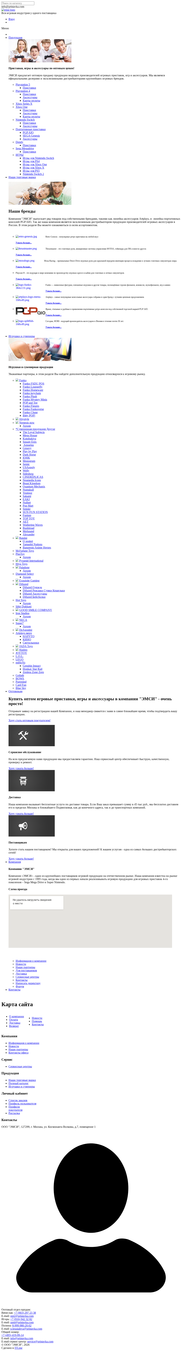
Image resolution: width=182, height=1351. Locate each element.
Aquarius (28, 444)
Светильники (31, 642)
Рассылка (14, 1113)
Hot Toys (21, 600)
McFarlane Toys (25, 550)
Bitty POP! (29, 415)
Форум (20, 986)
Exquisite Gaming (29, 580)
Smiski (26, 508)
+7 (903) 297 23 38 (25, 1312)
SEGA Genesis (31, 135)
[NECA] (17, 619)
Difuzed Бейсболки (34, 596)
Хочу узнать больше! (21, 768)
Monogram (29, 460)
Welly (26, 470)
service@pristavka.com (40, 1341)
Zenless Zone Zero (33, 672)
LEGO (19, 659)
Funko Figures (31, 405)
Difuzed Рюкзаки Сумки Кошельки (44, 590)
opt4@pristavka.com (22, 1322)
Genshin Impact (32, 665)
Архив (27, 425)
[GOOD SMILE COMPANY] (17, 610)
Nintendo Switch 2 (33, 174)
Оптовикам (15, 691)
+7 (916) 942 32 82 (21, 1319)
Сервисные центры (27, 976)
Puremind (21, 681)
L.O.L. (19, 656)
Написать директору (28, 983)
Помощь (37, 1021)
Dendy (19, 142)
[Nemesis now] (17, 422)
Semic (26, 464)
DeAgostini (25, 629)
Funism (27, 515)
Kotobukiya (29, 438)
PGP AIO (28, 132)
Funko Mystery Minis (35, 399)
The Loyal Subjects (34, 432)
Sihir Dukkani (23, 606)
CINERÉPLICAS (33, 476)
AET (25, 521)
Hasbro (23, 649)
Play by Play (30, 451)
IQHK (26, 457)
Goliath (20, 675)
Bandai (23, 537)
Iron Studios (22, 613)
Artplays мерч (24, 633)
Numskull (28, 489)
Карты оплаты (31, 100)
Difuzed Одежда (32, 587)
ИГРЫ (19, 154)
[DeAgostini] (17, 629)
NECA (23, 619)
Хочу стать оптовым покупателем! (29, 720)
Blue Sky (21, 688)
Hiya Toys (21, 563)
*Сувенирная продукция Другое (35, 429)
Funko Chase (30, 412)
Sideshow (28, 473)
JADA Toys (26, 646)
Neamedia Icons (32, 480)
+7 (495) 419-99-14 (12, 1335)
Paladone (24, 567)
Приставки (29, 87)
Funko (22, 380)
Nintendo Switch (25, 119)
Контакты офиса (18, 1052)
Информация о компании (31, 960)
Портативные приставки (31, 129)
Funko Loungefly (32, 386)
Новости (21, 964)
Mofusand (28, 531)
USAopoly (29, 467)
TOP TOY (29, 518)
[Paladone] (17, 567)
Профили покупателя (15, 1108)
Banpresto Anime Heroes (37, 547)
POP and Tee (30, 402)
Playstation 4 (23, 90)
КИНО (27, 639)
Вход (12, 19)
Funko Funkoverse (33, 409)
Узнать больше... (24, 243)
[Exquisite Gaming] (17, 580)
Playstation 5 (23, 84)
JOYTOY (21, 652)
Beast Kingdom (31, 483)
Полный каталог (19, 1083)
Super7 (20, 623)
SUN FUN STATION (35, 512)
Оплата (13, 1019)
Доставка (21, 973)
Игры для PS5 (31, 170)
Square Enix (30, 441)
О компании (16, 1016)
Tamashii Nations (32, 544)
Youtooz (27, 492)
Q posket (28, 541)
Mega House (30, 435)
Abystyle (24, 419)
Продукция (15, 37)
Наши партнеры (25, 967)
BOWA (20, 678)
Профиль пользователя (22, 1103)
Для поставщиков (26, 970)
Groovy (27, 448)
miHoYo (20, 662)
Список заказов (18, 1100)
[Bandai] (17, 537)
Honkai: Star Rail (32, 668)
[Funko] (17, 380)
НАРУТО (28, 636)
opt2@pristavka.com (22, 1315)
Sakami (27, 496)
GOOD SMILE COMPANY (35, 610)
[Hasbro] (17, 649)
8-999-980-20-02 (21, 1325)
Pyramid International (31, 560)
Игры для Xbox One (35, 164)
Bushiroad (28, 528)
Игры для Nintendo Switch (38, 158)
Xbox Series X (24, 103)
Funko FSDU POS (33, 383)
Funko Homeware (33, 389)
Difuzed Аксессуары (35, 593)
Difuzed (23, 584)
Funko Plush (30, 396)
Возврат (14, 1025)
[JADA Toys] (17, 646)
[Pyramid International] (17, 560)
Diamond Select (25, 573)
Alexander (28, 534)
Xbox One (22, 106)
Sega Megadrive (25, 148)
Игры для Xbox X (33, 167)
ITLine (18, 1347)
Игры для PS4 (31, 161)
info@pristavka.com (21, 1338)
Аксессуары (30, 97)
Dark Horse (29, 454)
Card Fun (21, 684)
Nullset (27, 502)
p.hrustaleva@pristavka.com (26, 1328)
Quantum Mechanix (34, 486)
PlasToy (20, 553)
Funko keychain (32, 393)
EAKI (26, 499)
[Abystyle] (17, 419)
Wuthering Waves (33, 524)
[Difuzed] (17, 584)
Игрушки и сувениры (22, 336)
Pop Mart (28, 505)
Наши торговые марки (22, 177)
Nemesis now (26, 422)
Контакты (22, 980)
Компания (15, 861)
